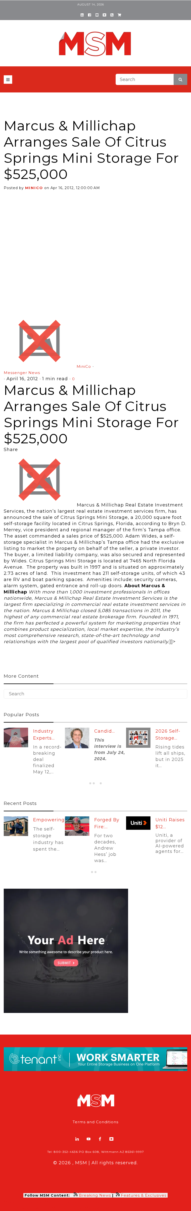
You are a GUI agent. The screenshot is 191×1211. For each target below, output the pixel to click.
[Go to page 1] (90, 783)
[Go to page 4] (101, 783)
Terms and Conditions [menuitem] (95, 1122)
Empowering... (50, 820)
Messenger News (22, 372)
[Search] (180, 79)
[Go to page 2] (94, 783)
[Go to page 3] (97, 783)
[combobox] (151, 79)
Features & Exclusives (144, 1195)
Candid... (104, 731)
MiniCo (34, 187)
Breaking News (95, 1195)
